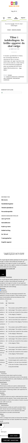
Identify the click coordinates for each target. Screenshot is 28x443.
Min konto (4, 200)
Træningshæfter (6, 238)
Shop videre (14, 435)
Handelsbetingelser (7, 204)
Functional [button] (2, 372)
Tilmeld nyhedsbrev (7, 207)
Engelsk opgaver (6, 242)
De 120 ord (4, 234)
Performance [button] (3, 382)
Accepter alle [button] (11, 268)
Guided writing (5, 230)
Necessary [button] (2, 288)
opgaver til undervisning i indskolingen (15, 76)
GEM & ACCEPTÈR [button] (4, 423)
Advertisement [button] (3, 403)
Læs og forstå (5, 218)
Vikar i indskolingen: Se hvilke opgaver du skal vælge (14, 42)
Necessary (3, 290)
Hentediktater (5, 222)
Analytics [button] (2, 393)
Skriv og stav (14, 4)
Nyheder (10, 75)
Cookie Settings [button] (4, 268)
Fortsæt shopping (10, 440)
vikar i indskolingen (7, 78)
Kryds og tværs (6, 226)
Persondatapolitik (6, 211)
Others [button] (2, 414)
